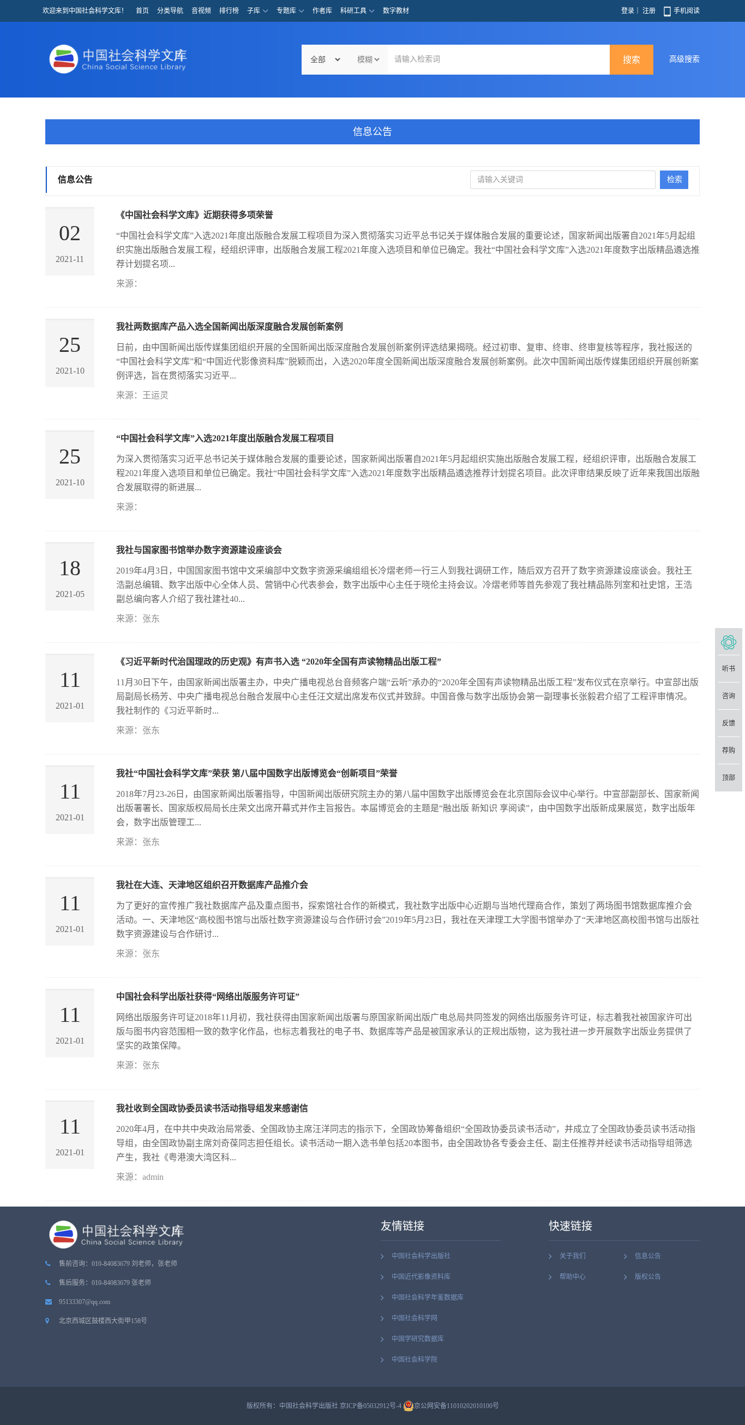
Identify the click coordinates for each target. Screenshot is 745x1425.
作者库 (322, 11)
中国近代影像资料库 (421, 1277)
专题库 (286, 11)
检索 (674, 179)
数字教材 (396, 11)
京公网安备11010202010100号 (456, 1406)
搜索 (631, 59)
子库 (253, 11)
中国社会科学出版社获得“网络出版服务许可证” (207, 996)
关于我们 (573, 1256)
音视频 (201, 11)
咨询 (728, 696)
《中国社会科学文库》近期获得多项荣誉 (194, 215)
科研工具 (353, 11)
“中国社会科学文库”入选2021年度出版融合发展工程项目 (225, 438)
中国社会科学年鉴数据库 (428, 1297)
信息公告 (372, 131)
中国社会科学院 (414, 1359)
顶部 (728, 778)
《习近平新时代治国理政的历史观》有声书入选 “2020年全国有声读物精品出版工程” (278, 661)
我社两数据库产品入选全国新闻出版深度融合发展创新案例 (229, 326)
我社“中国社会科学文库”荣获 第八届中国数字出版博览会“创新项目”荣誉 (257, 773)
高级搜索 (684, 59)
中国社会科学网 (414, 1318)
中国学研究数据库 (418, 1339)
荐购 (728, 750)
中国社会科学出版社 (421, 1256)
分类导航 (170, 11)
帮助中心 (573, 1277)
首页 (142, 11)
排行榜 (229, 11)
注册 (649, 11)
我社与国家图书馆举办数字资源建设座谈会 (199, 550)
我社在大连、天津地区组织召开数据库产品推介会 (212, 885)
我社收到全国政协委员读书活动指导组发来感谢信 (212, 1108)
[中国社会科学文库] (120, 59)
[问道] (729, 641)
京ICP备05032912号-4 (370, 1406)
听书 (728, 669)
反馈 (728, 723)
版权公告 (648, 1277)
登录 (627, 11)
